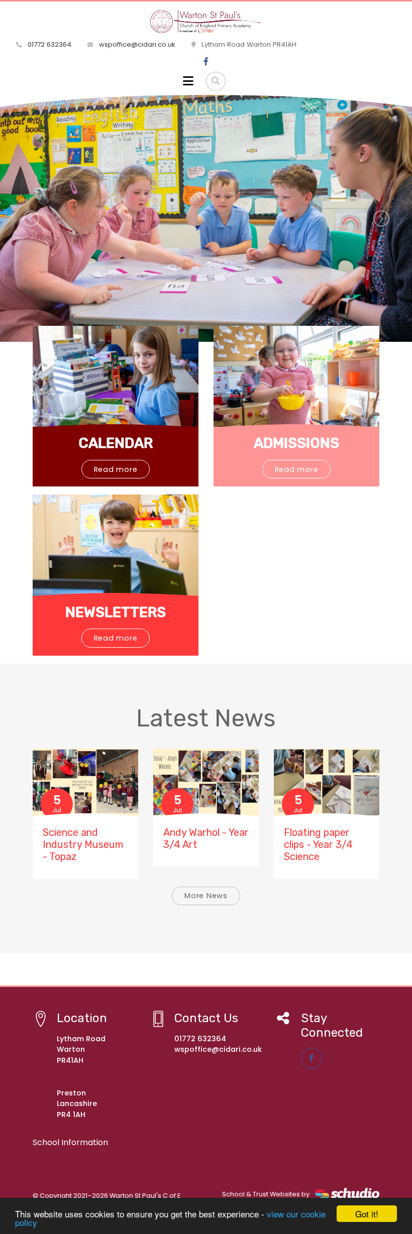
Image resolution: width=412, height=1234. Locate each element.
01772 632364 (48, 44)
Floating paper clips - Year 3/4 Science (318, 844)
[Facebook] (206, 62)
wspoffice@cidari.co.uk (136, 44)
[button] (31, 218)
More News (206, 896)
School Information (70, 1142)
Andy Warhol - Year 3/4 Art (206, 838)
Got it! (366, 1213)
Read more (116, 469)
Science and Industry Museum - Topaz (83, 844)
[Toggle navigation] (188, 81)
